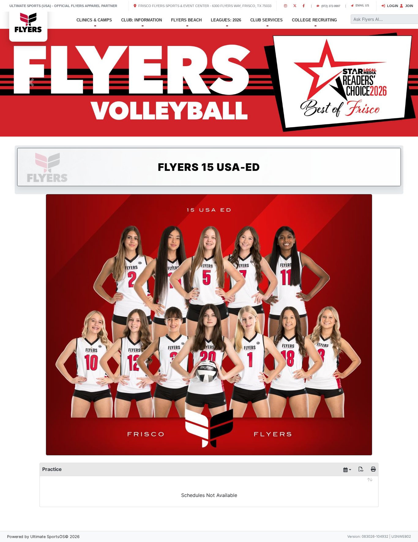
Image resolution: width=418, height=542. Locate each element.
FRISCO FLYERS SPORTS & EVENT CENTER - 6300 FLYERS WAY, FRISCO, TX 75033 (204, 6)
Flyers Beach (186, 20)
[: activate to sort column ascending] (209, 484)
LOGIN (392, 6)
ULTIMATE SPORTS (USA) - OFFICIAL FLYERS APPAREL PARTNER (63, 6)
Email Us (362, 5)
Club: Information (141, 20)
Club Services (266, 20)
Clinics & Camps (94, 20)
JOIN (408, 6)
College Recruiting (314, 20)
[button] (31, 82)
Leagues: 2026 (226, 20)
